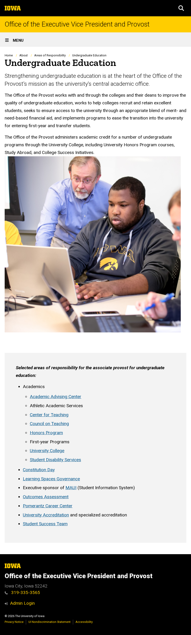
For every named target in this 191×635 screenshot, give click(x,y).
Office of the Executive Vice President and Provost (77, 24)
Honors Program (46, 432)
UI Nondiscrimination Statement (49, 622)
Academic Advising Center (55, 396)
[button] (181, 8)
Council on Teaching (49, 423)
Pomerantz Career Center (47, 506)
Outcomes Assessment (45, 496)
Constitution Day (39, 469)
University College (47, 450)
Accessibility (84, 622)
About (23, 55)
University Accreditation (46, 515)
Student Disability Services (55, 459)
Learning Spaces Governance (51, 478)
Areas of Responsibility (50, 55)
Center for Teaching (49, 414)
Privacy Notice (14, 622)
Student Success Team (45, 523)
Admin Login (22, 603)
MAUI (70, 487)
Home (9, 55)
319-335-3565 (25, 592)
